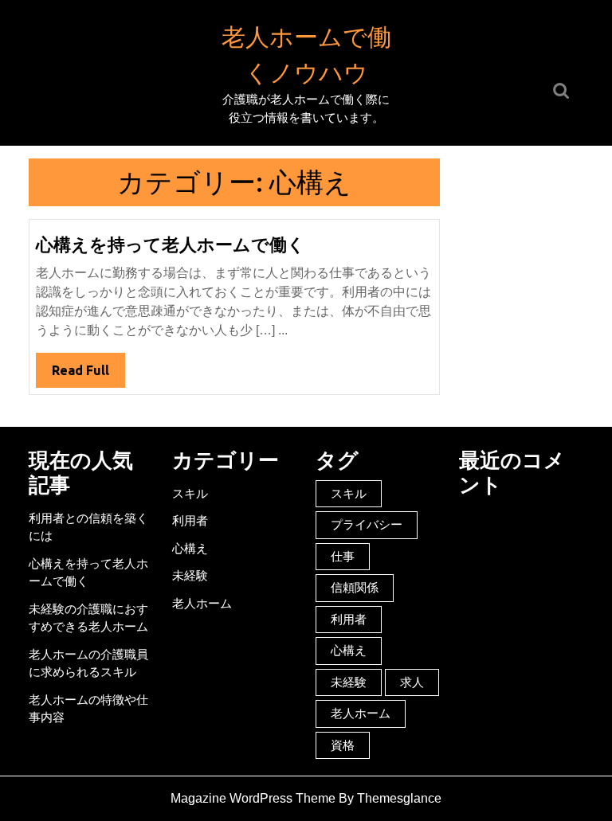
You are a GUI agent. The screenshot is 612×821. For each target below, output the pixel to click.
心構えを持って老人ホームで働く (170, 244)
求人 (412, 682)
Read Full (88, 375)
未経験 (190, 575)
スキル (190, 493)
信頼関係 (355, 587)
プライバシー (366, 524)
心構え (190, 548)
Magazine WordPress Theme (253, 798)
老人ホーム (202, 603)
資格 (343, 745)
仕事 (343, 556)
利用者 (190, 520)
